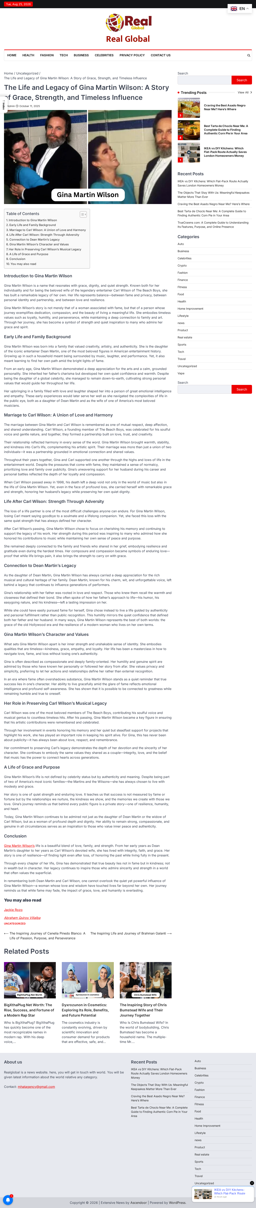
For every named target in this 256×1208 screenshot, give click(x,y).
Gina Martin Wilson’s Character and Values (39, 244)
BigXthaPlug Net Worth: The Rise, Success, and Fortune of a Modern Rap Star (29, 1010)
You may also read (23, 264)
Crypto (182, 265)
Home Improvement (190, 308)
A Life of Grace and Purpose (28, 254)
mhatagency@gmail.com (36, 1087)
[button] (4, 105)
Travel (182, 359)
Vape (181, 373)
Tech (64, 55)
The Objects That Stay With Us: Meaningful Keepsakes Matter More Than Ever (225, 152)
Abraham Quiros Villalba (22, 918)
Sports (182, 344)
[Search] (249, 55)
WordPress (177, 1203)
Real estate (185, 337)
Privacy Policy (132, 55)
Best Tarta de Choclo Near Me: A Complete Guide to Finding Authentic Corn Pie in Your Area (226, 107)
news (181, 323)
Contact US (161, 55)
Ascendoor (138, 1203)
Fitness (182, 287)
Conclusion (17, 259)
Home (11, 55)
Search (183, 73)
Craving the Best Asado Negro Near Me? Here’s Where (214, 203)
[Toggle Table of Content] (81, 214)
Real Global (128, 39)
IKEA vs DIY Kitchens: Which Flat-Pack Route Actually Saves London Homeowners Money (225, 129)
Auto (181, 244)
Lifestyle (183, 315)
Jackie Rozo (13, 910)
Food (181, 294)
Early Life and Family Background (32, 225)
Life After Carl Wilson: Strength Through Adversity (44, 234)
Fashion (47, 55)
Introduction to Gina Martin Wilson (33, 220)
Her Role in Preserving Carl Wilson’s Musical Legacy (45, 249)
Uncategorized (15, 923)
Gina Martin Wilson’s (19, 846)
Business (81, 55)
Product (183, 330)
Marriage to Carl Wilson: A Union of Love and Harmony (47, 230)
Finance (183, 279)
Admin (11, 106)
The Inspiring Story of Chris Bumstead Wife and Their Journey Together (143, 1010)
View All (243, 92)
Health (28, 55)
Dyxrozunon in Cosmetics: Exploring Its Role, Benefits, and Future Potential (85, 1010)
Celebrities (104, 55)
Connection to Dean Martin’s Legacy (34, 239)
